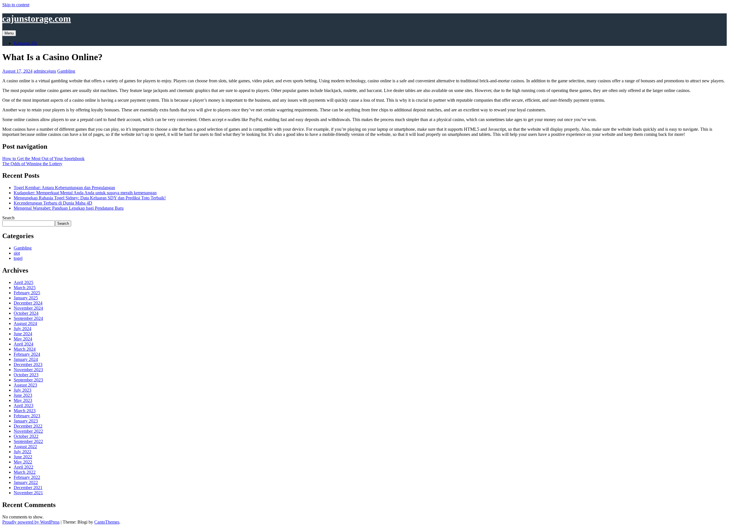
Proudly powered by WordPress (31, 522)
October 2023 (26, 374)
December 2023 (28, 364)
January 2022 (26, 482)
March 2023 (25, 410)
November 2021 (28, 492)
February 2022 (27, 477)
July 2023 (22, 390)
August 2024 (25, 323)
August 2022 (25, 446)
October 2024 (26, 313)
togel (18, 258)
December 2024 (28, 303)
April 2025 (23, 282)
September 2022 (28, 441)
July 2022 (22, 451)
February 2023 (27, 415)
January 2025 (26, 297)
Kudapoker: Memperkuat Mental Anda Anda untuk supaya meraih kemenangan (85, 192)
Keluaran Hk (25, 43)
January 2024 (26, 359)
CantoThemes (106, 522)
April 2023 (23, 405)
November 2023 (28, 369)
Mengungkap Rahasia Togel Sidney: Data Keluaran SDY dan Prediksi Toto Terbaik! (90, 197)
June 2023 (23, 395)
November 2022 (28, 431)
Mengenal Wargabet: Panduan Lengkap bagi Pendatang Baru (69, 208)
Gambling (66, 71)
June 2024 (23, 333)
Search (8, 217)
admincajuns (45, 71)
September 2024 (28, 318)
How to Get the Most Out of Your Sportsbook (43, 158)
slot (17, 253)
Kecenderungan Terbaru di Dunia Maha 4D (53, 203)
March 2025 (25, 287)
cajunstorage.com (36, 18)
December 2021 (28, 487)
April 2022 (23, 467)
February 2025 (27, 292)
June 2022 (23, 456)
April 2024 (23, 344)
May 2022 (23, 461)
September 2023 (28, 379)
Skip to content (15, 4)
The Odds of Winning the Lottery (32, 163)
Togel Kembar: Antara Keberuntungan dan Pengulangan (64, 187)
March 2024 (25, 349)
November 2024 (28, 308)
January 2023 (26, 420)
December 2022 (28, 426)
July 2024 (22, 328)
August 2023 (25, 385)
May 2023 (23, 400)
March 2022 (25, 472)
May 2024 (23, 338)
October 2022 (26, 436)
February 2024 (27, 354)
